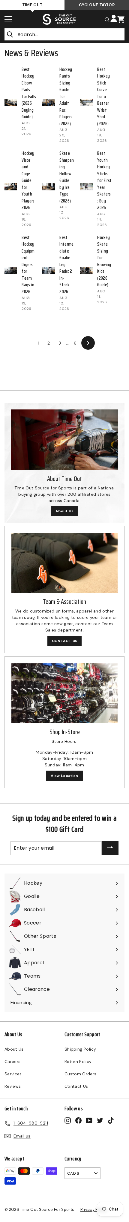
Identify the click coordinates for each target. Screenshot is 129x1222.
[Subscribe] (110, 848)
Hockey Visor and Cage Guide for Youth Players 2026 (28, 180)
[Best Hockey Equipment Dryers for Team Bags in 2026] (10, 271)
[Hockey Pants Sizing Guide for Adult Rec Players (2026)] (48, 103)
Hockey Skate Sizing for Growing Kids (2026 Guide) (104, 261)
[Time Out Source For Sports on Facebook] (78, 1120)
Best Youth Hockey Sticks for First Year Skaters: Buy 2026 (104, 180)
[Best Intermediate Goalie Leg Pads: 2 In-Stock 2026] (48, 271)
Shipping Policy (80, 1049)
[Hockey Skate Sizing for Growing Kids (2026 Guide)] (86, 271)
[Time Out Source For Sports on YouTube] (89, 1120)
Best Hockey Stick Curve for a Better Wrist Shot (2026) (103, 96)
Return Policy (78, 1061)
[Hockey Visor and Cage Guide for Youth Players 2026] (10, 186)
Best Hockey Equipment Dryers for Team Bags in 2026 (28, 264)
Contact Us (76, 1086)
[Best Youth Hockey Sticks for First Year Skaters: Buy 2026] (86, 186)
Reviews (12, 1086)
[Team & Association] (64, 563)
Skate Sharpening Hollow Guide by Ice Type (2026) (66, 177)
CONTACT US (64, 640)
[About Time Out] (64, 439)
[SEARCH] (107, 19)
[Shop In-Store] (64, 693)
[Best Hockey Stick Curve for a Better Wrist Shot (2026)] (86, 103)
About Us (65, 511)
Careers (12, 1061)
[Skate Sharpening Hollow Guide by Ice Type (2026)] (48, 186)
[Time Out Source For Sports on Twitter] (100, 1120)
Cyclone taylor (97, 5)
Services (13, 1074)
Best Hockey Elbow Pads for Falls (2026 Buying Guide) (29, 93)
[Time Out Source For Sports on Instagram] (67, 1120)
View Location (64, 775)
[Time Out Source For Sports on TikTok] (111, 1120)
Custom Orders (80, 1074)
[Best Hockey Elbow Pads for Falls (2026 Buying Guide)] (10, 103)
